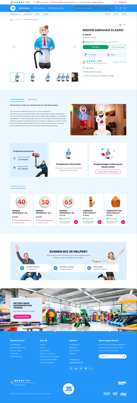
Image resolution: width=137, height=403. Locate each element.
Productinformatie (17, 99)
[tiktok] (91, 368)
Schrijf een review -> (20, 385)
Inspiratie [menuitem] (46, 14)
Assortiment (18, 19)
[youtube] (81, 368)
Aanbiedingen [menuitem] (28, 14)
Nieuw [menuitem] (37, 14)
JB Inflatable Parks (56, 8)
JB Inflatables (24, 8)
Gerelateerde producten (18, 186)
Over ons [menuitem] (107, 14)
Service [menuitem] (116, 14)
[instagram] (86, 368)
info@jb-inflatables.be (76, 362)
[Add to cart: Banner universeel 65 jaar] (76, 222)
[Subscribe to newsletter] (124, 356)
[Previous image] (14, 46)
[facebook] (71, 368)
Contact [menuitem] (124, 14)
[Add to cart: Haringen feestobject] (99, 222)
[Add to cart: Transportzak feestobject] (123, 222)
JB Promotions (39, 8)
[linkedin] (76, 368)
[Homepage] (13, 8)
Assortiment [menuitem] (14, 14)
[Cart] (125, 8)
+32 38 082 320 (74, 359)
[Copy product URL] (120, 25)
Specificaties (32, 99)
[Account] (116, 8)
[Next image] (74, 46)
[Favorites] (120, 8)
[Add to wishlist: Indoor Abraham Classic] (125, 25)
